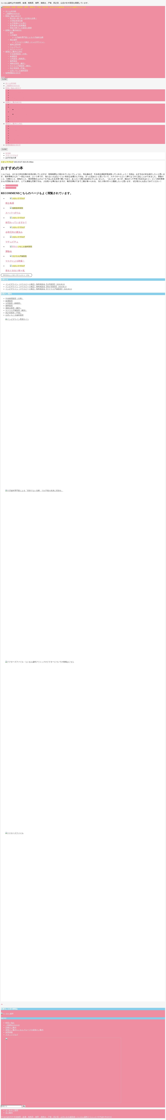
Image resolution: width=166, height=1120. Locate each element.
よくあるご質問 (11, 1110)
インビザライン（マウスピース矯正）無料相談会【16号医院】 (35, 284)
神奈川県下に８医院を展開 (21, 28)
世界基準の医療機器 (18, 25)
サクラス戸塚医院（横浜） (21, 66)
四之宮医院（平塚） (18, 68)
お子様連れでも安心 (18, 23)
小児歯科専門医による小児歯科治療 (28, 37)
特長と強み (13, 16)
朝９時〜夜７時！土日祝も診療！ (23, 18)
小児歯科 (13, 35)
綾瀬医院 (13, 56)
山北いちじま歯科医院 (19, 71)
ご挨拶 (12, 14)
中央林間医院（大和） (19, 54)
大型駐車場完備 (16, 21)
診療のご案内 (13, 30)
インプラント (15, 47)
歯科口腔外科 (15, 44)
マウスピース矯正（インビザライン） (29, 42)
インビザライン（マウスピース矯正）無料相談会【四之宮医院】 (35, 287)
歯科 (12, 33)
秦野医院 (13, 61)
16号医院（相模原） (18, 59)
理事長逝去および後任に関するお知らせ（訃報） (16, 275)
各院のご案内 (13, 52)
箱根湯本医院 (10, 188)
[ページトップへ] (2, 1004)
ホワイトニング (16, 49)
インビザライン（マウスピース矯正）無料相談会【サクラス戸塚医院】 (38, 289)
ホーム (10, 11)
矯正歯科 (13, 40)
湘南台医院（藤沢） (18, 63)
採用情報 (13, 73)
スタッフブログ (11, 185)
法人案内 (9, 1113)
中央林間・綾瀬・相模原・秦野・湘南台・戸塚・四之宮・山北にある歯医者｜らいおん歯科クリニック (55, 1117)
